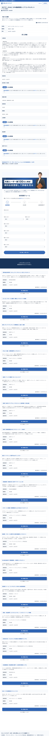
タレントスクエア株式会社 (21, 735)
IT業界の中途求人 (40, 735)
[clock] (36, 22)
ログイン (35, 90)
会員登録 (45, 3)
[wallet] (2, 10)
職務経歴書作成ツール (31, 735)
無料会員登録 (6, 90)
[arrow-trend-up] (2, 9)
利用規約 (3, 735)
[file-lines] (3, 17)
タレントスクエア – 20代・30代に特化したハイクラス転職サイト (15, 733)
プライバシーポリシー (10, 735)
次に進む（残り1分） (24, 252)
